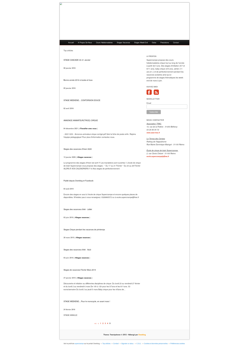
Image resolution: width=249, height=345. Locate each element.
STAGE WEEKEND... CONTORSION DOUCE (82, 100)
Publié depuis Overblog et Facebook (78, 180)
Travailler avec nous (88, 128)
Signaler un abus (127, 343)
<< (95, 323)
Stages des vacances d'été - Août (77, 249)
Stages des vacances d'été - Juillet (78, 209)
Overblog (142, 334)
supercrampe (79, 343)
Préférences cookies (177, 343)
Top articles (106, 343)
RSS (156, 92)
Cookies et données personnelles (156, 343)
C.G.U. (139, 343)
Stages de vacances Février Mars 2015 (80, 270)
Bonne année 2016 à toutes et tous (78, 80)
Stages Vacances (123, 42)
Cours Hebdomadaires (104, 42)
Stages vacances (84, 157)
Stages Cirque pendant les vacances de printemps (84, 229)
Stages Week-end (141, 42)
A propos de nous (85, 42)
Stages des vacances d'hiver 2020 (78, 149)
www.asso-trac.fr (153, 132)
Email (149, 103)
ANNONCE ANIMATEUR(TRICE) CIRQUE (81, 120)
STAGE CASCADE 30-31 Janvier (77, 60)
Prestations (164, 42)
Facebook (149, 92)
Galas (154, 42)
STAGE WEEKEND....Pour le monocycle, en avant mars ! (87, 301)
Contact (176, 42)
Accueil (71, 42)
